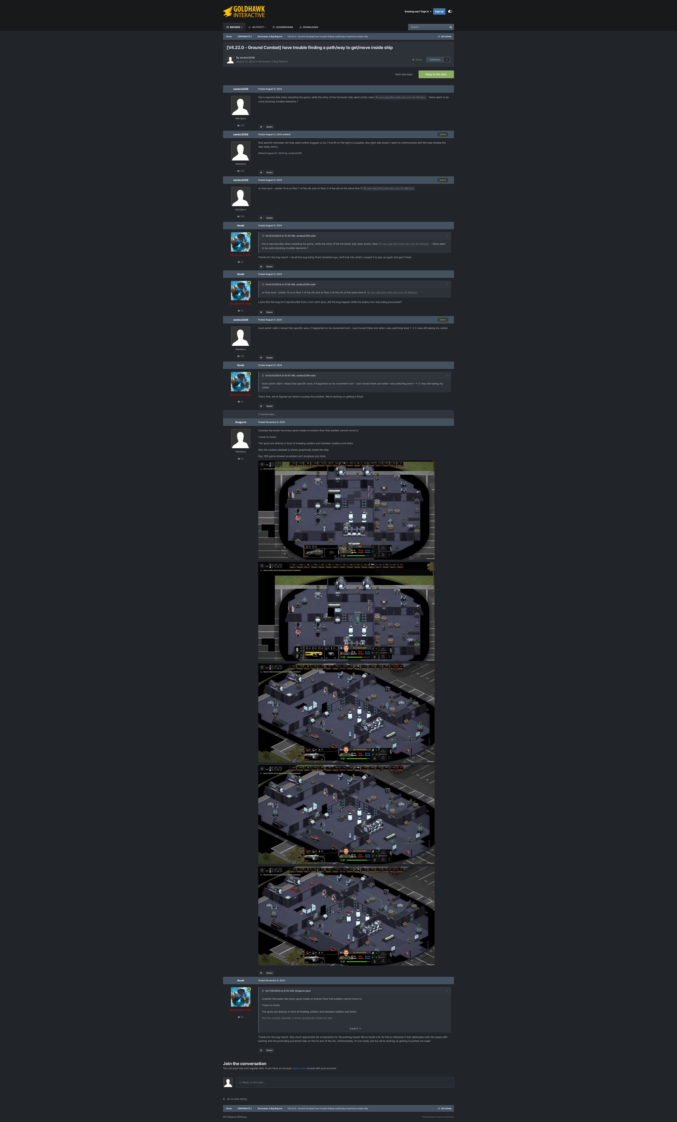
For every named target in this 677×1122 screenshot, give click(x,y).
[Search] (451, 27)
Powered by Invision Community (438, 1116)
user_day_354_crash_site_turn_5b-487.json (402, 97)
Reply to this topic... (254, 1082)
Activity (258, 27)
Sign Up (439, 11)
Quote (269, 126)
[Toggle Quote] (263, 235)
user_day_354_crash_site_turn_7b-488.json (390, 188)
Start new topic (404, 74)
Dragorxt (240, 422)
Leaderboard (284, 27)
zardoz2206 (247, 57)
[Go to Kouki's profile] (240, 242)
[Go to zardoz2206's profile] (230, 59)
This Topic (438, 27)
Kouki (240, 225)
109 (242, 125)
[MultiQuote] (261, 126)
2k (241, 261)
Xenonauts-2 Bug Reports (273, 61)
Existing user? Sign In (417, 11)
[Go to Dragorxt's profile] (240, 438)
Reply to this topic (436, 74)
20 (242, 458)
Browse (234, 27)
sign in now (299, 1068)
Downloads (310, 27)
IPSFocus (242, 1116)
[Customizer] (450, 11)
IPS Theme (228, 1116)
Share (418, 59)
